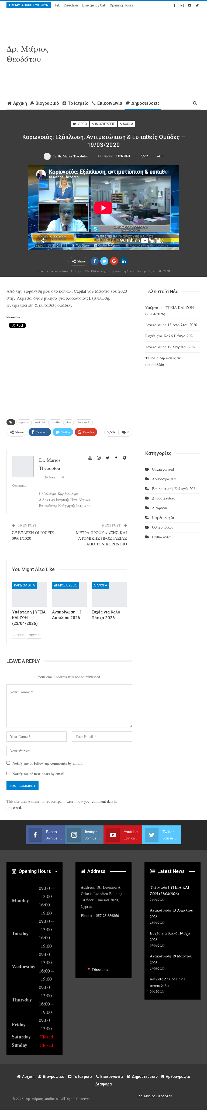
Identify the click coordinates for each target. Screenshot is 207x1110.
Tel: (57, 5)
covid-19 (40, 422)
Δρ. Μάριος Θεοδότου (27, 53)
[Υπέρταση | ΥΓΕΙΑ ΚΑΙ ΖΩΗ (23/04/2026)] (29, 594)
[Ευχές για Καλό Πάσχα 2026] (109, 594)
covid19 (55, 422)
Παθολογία (161, 536)
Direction (71, 5)
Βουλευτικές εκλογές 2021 (174, 488)
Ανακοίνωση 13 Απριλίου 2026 (171, 324)
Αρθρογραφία (164, 478)
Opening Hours (121, 5)
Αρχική (20, 103)
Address (95, 871)
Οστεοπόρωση (163, 527)
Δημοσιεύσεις (145, 103)
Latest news (170, 871)
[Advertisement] (138, 53)
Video (82, 124)
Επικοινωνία (109, 103)
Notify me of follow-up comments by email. (47, 763)
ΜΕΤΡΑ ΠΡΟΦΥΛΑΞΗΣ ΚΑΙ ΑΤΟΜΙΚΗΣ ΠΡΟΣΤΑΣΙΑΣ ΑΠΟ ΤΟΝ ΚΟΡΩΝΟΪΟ (101, 538)
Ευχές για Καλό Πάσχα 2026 (169, 335)
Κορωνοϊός (83, 422)
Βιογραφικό (47, 103)
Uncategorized (163, 469)
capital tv (24, 422)
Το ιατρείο (78, 103)
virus (68, 422)
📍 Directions (97, 969)
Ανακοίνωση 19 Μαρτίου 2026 (170, 346)
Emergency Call (94, 5)
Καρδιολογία (24, 585)
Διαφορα (126, 124)
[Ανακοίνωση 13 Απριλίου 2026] (69, 594)
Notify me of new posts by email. (38, 774)
